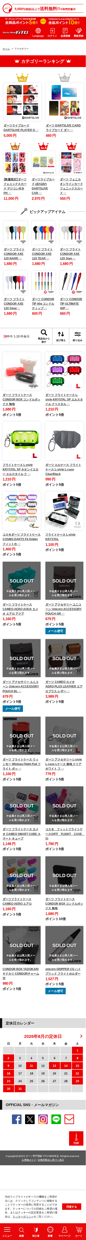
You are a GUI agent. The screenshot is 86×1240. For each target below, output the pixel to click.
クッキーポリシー (23, 1216)
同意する (71, 1207)
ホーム (6, 48)
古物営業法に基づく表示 (51, 1159)
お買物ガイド (29, 1159)
